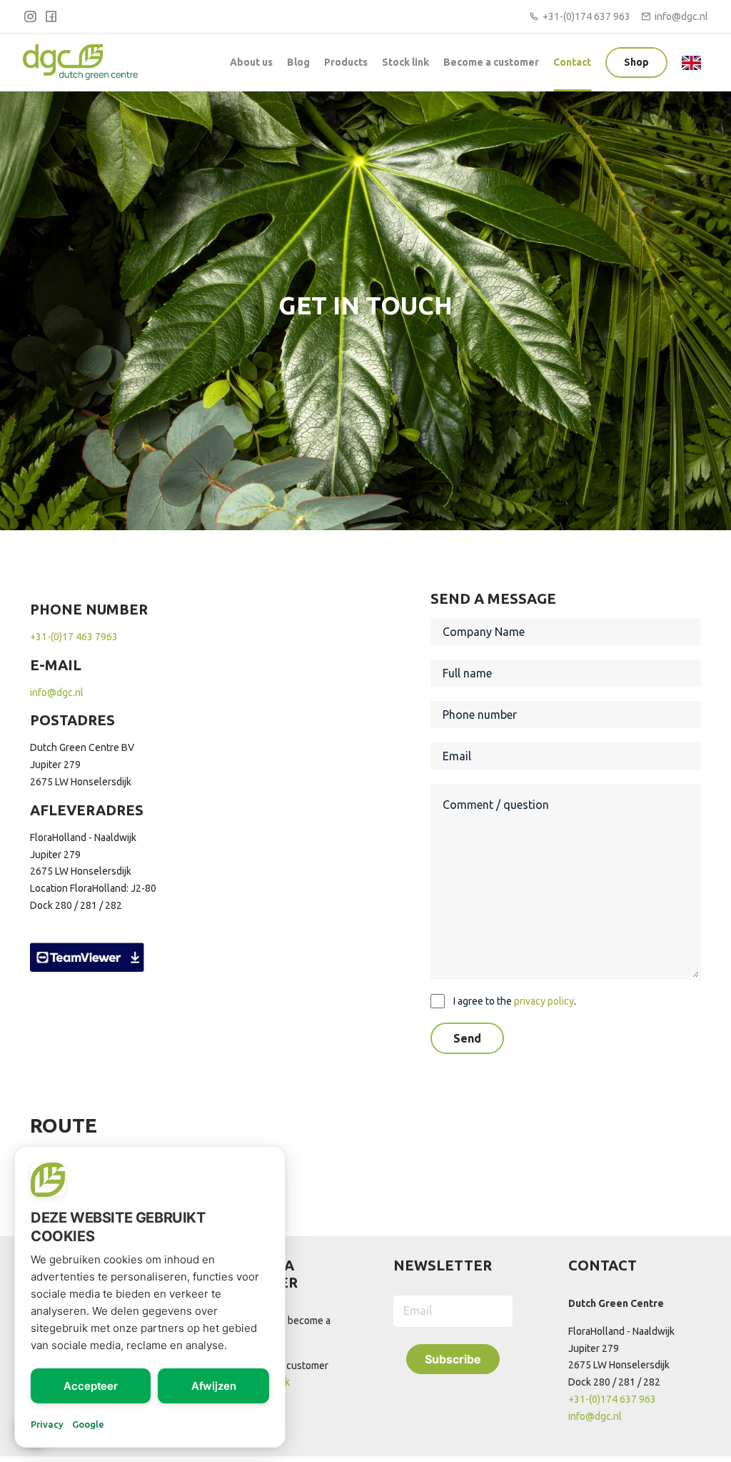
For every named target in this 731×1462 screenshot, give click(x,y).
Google (88, 1424)
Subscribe (453, 1359)
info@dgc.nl (681, 16)
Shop (636, 62)
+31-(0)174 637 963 (586, 16)
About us (251, 62)
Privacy (47, 1424)
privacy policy (544, 1001)
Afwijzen (213, 1386)
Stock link (405, 62)
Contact (572, 62)
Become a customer (491, 62)
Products (346, 62)
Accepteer (91, 1386)
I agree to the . (514, 1001)
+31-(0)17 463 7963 (74, 636)
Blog (298, 62)
